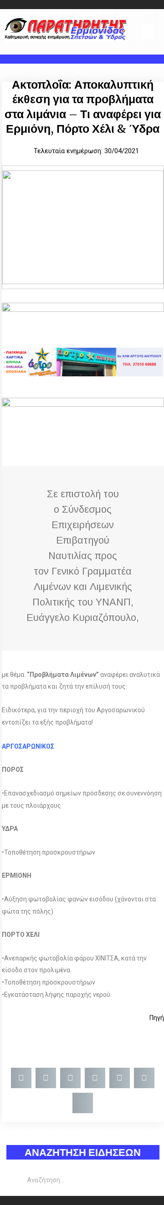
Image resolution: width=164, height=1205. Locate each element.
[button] (147, 31)
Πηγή (156, 1017)
